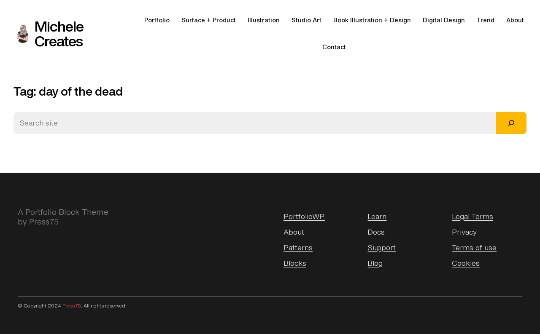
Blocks (295, 263)
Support (381, 247)
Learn (376, 216)
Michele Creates (59, 33)
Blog (375, 263)
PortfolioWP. (304, 216)
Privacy (464, 232)
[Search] (511, 123)
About (294, 232)
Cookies (466, 263)
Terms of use (474, 247)
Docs (376, 232)
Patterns (298, 247)
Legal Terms (472, 216)
